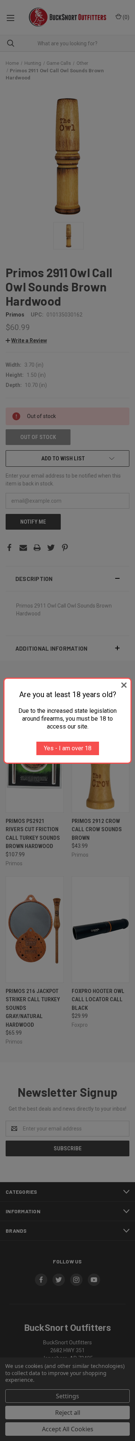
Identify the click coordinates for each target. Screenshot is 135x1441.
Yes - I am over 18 (68, 748)
